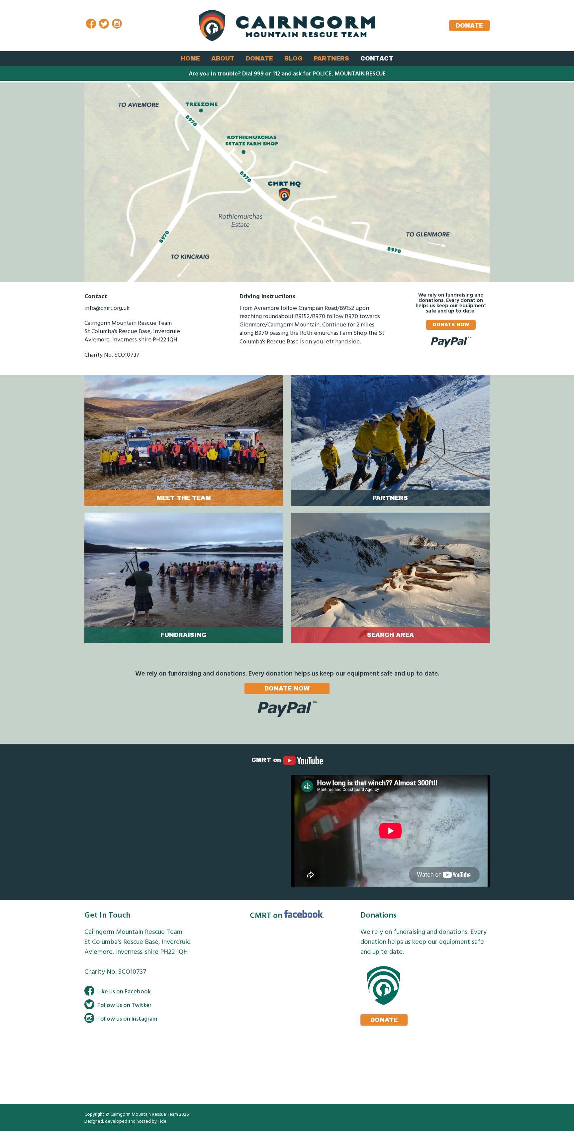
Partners (331, 58)
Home (190, 58)
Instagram (117, 25)
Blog (293, 58)
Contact (376, 58)
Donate (469, 25)
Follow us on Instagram (127, 1018)
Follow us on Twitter (124, 1005)
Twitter (104, 25)
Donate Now (451, 324)
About (223, 58)
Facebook (91, 25)
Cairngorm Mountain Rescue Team (287, 25)
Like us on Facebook (124, 991)
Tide (162, 1120)
